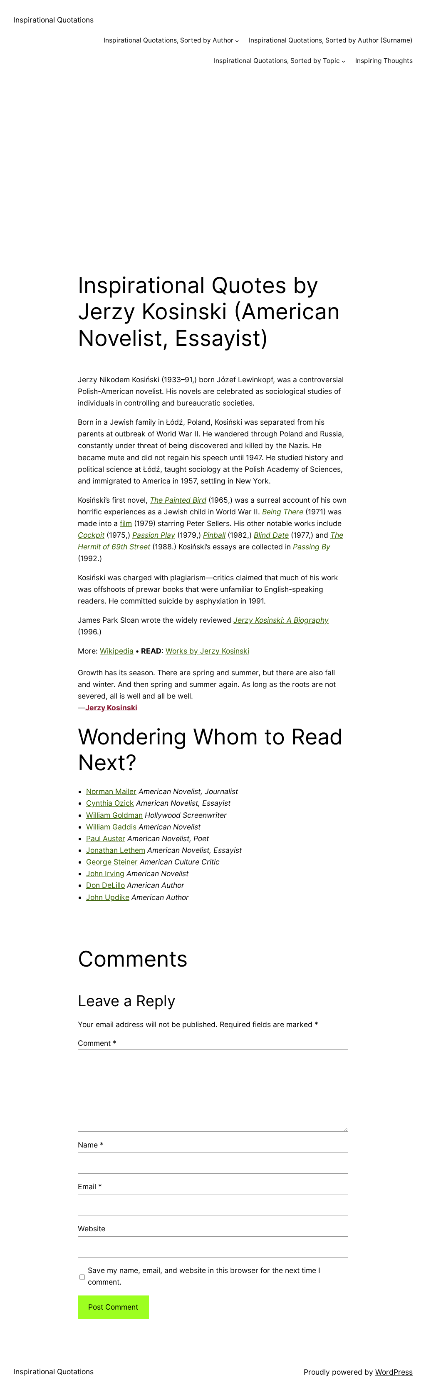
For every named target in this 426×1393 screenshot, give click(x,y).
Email (90, 1186)
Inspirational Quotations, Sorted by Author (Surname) (331, 40)
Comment (97, 1043)
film (126, 523)
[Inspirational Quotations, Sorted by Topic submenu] (343, 61)
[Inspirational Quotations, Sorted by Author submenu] (237, 41)
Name (91, 1144)
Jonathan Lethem (115, 850)
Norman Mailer (111, 791)
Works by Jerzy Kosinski (207, 650)
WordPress (394, 1372)
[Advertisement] (213, 164)
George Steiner (112, 861)
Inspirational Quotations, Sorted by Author (168, 40)
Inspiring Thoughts (384, 61)
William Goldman (114, 815)
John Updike (107, 897)
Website (91, 1228)
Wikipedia (117, 650)
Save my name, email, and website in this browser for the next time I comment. (204, 1276)
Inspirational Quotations (53, 19)
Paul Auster (105, 838)
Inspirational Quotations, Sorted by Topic (277, 61)
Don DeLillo (105, 885)
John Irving (105, 873)
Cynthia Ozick (110, 803)
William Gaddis (111, 826)
